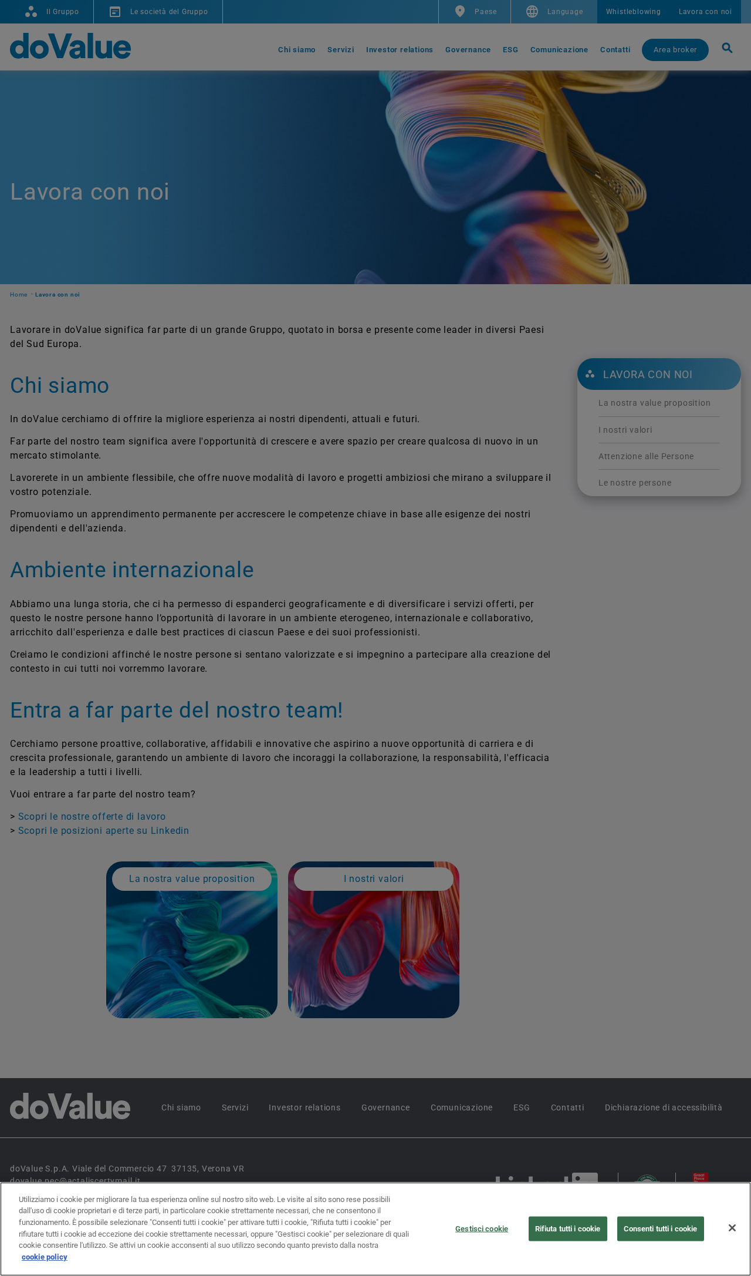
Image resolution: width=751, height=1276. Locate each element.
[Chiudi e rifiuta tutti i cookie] (732, 1228)
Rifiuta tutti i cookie (568, 1228)
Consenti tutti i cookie (661, 1228)
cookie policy (44, 1256)
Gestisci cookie (481, 1228)
